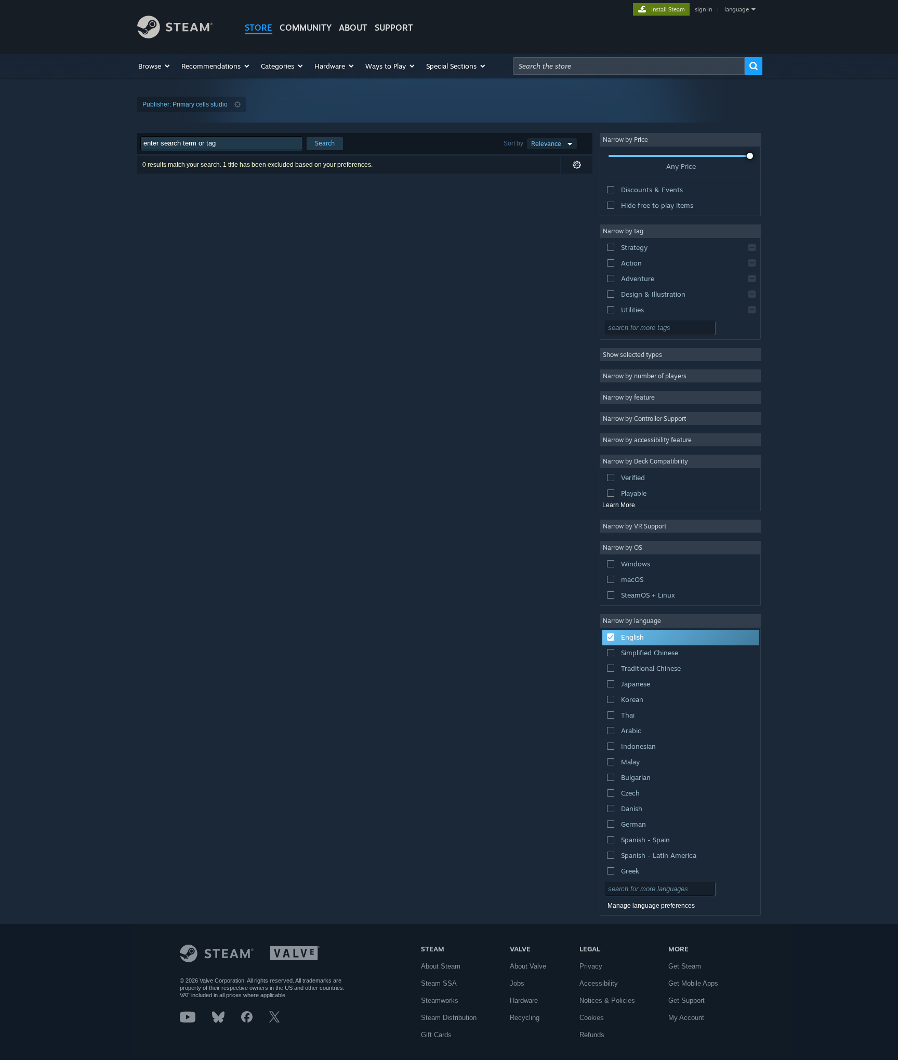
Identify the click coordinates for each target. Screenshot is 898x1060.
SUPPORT (394, 27)
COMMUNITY (306, 27)
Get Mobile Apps (693, 983)
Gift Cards (436, 1035)
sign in (703, 9)
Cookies (591, 1018)
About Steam (440, 966)
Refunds (591, 1035)
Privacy (590, 966)
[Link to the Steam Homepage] (175, 35)
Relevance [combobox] (546, 144)
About (353, 27)
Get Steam (684, 966)
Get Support (686, 1000)
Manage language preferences (651, 905)
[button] (154, 66)
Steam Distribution (449, 1018)
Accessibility (598, 983)
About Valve (528, 966)
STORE (258, 27)
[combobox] (629, 66)
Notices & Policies (607, 1000)
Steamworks (439, 1000)
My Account (686, 1018)
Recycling (524, 1018)
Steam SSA (439, 983)
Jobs (517, 983)
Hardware (524, 1000)
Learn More (618, 505)
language (736, 9)
